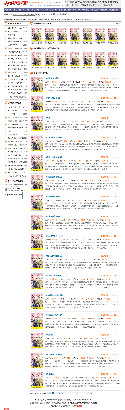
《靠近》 (48, 118)
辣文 (101, 10)
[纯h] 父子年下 (100, 43)
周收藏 (69, 19)
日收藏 (64, 19)
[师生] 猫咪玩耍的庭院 (15, 86)
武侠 (38, 10)
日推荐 (41, 19)
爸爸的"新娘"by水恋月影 (15, 66)
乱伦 (9, 131)
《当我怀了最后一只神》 (54, 236)
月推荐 (52, 19)
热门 (11, 10)
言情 (20, 10)
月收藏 (75, 19)
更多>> (118, 23)
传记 (87, 10)
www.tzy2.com (51, 400)
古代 (29, 10)
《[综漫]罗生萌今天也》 (54, 315)
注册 (68, 5)
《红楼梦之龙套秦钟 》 (54, 275)
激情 (106, 10)
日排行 (18, 19)
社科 (92, 10)
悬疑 (65, 10)
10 (83, 393)
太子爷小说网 (39, 400)
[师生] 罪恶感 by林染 (14, 69)
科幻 (56, 10)
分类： (92, 82)
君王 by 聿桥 (12, 72)
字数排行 (88, 19)
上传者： (51, 82)
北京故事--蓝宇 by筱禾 (15, 55)
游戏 (74, 10)
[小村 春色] (62, 43)
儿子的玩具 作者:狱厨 (15, 93)
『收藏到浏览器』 (109, 5)
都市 (24, 10)
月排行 (28, 19)
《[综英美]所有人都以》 (54, 295)
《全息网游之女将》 (53, 216)
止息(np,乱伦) (12, 172)
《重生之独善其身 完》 (54, 157)
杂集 (110, 10)
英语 (97, 10)
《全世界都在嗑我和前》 (54, 137)
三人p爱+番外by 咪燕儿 (15, 62)
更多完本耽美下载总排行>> (19, 176)
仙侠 (42, 10)
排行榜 (115, 10)
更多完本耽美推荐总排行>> (19, 97)
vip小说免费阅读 (52, 406)
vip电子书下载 (65, 406)
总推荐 (57, 19)
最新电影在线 (64, 14)
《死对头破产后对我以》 (54, 354)
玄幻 (33, 10)
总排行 (34, 19)
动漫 (78, 10)
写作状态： (104, 82)
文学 (83, 10)
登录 (76, 5)
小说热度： (65, 82)
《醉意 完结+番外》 (52, 78)
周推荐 (46, 19)
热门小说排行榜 (46, 2)
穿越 (47, 10)
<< (49, 393)
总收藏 (80, 19)
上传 (56, 14)
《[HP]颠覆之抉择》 (53, 98)
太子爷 (74, 406)
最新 (15, 10)
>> (91, 393)
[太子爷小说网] (16, 6)
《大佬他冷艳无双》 (53, 197)
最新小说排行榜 (34, 2)
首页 (6, 10)
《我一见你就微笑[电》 (54, 256)
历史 (51, 10)
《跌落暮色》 (50, 374)
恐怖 (60, 10)
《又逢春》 (49, 335)
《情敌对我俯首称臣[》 (54, 177)
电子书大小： (79, 82)
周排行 (23, 19)
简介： (47, 85)
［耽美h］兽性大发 (14, 107)
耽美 (69, 10)
